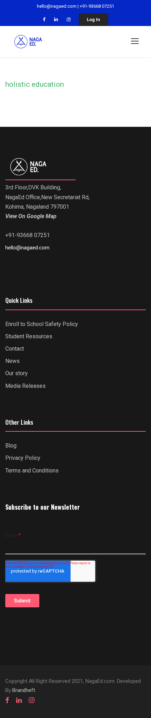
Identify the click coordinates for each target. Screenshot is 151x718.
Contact (14, 348)
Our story (16, 373)
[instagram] (69, 19)
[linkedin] (56, 19)
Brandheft (23, 690)
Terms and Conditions (32, 470)
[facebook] (44, 19)
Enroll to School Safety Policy (41, 324)
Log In (93, 19)
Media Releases (25, 386)
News (12, 361)
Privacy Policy (22, 458)
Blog (11, 445)
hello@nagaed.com (57, 6)
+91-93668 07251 (97, 6)
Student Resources (28, 336)
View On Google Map (31, 216)
